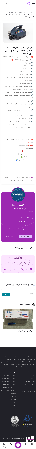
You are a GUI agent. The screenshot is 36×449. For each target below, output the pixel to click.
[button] (33, 320)
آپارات (14, 408)
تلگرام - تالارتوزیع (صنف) (9, 385)
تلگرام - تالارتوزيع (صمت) (9, 379)
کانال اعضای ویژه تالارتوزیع (9, 388)
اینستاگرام (13, 394)
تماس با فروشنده (25, 237)
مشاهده (5, 295)
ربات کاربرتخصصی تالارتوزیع (8, 391)
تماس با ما (32, 376)
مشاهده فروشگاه (10, 237)
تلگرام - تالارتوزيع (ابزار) (10, 376)
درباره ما (33, 379)
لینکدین (14, 396)
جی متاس (10, 284)
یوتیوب (14, 405)
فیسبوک (13, 399)
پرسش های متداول (30, 385)
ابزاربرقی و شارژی (22, 13)
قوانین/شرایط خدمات (29, 382)
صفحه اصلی (31, 13)
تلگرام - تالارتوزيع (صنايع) (9, 382)
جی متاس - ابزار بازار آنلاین (28, 391)
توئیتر (14, 402)
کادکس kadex (13, 13)
